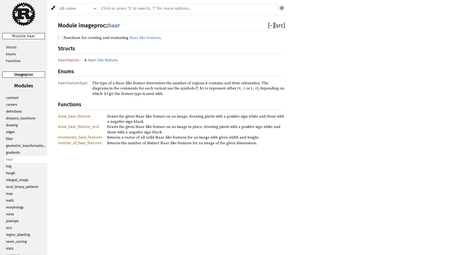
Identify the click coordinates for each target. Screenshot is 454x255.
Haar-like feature (102, 60)
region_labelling (18, 235)
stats (9, 248)
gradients (13, 153)
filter (9, 139)
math (10, 201)
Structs (11, 47)
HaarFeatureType (72, 83)
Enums (11, 54)
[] (271, 25)
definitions (14, 112)
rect (9, 228)
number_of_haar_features (80, 143)
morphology (15, 207)
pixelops (12, 221)
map (9, 194)
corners (11, 105)
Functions (13, 61)
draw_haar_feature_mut (78, 126)
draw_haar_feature (74, 116)
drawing (12, 125)
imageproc (23, 74)
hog (8, 166)
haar (9, 159)
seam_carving (16, 242)
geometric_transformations (26, 146)
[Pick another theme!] (53, 7)
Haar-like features (145, 37)
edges (10, 132)
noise (10, 214)
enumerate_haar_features (80, 137)
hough (10, 173)
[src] (279, 25)
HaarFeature (68, 60)
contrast (12, 98)
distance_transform (20, 118)
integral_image (17, 180)
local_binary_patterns (22, 187)
